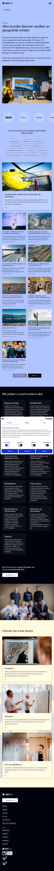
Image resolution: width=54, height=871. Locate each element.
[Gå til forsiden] (7, 3)
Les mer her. (18, 474)
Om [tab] (44, 422)
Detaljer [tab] (27, 422)
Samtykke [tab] (9, 422)
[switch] (20, 445)
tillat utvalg (27, 451)
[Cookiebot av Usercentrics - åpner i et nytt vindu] (46, 419)
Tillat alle (44, 451)
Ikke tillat (10, 451)
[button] (50, 3)
